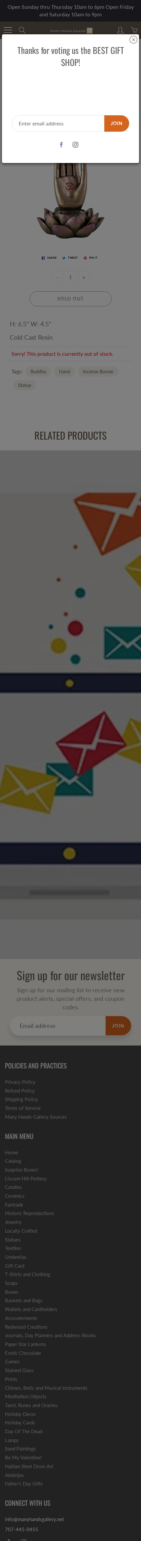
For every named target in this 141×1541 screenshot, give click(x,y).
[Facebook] (61, 145)
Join (117, 123)
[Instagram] (75, 145)
